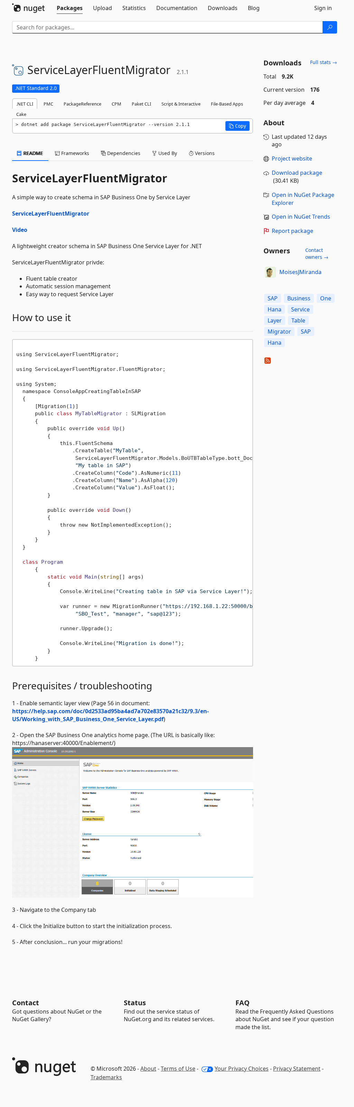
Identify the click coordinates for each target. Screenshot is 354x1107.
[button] (237, 126)
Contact (25, 1002)
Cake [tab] (21, 114)
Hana (274, 309)
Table (298, 320)
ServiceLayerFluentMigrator (50, 213)
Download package (297, 172)
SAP (273, 298)
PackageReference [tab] (82, 104)
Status (135, 1002)
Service (300, 309)
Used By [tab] (167, 153)
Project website (292, 158)
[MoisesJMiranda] (270, 272)
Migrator (279, 331)
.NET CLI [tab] (24, 104)
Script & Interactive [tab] (181, 104)
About (148, 1068)
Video (19, 230)
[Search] (330, 27)
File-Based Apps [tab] (227, 104)
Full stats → (323, 62)
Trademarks (106, 1077)
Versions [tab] (204, 153)
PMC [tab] (48, 104)
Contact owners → (316, 253)
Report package (292, 231)
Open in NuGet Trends (301, 216)
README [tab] (32, 153)
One (325, 298)
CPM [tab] (116, 104)
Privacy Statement (296, 1068)
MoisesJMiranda (300, 272)
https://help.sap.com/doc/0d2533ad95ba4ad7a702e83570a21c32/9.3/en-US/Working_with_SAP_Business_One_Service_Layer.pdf (110, 715)
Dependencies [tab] (123, 153)
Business (298, 298)
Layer (275, 320)
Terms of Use (178, 1068)
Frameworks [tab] (74, 153)
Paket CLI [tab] (141, 104)
